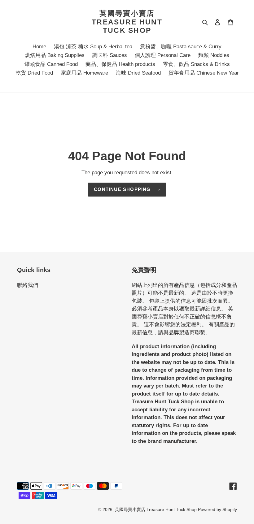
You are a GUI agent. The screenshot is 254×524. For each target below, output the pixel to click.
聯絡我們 (27, 285)
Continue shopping (122, 189)
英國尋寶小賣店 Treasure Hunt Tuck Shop (127, 21)
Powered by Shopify (217, 509)
